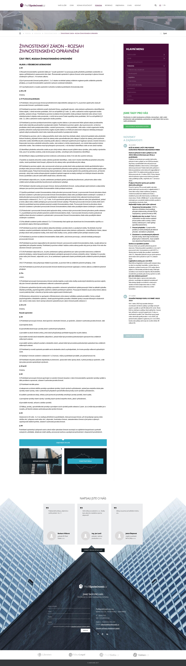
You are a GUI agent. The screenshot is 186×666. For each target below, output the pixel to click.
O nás (129, 5)
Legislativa (37, 33)
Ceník (72, 5)
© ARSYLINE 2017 (93, 663)
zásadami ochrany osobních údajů (80, 626)
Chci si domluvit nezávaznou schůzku (137, 126)
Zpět (165, 33)
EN (164, 5)
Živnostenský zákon (50, 33)
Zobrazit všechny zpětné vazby (93, 550)
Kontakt (138, 5)
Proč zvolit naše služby (135, 85)
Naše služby (62, 5)
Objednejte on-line (63, 443)
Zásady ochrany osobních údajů (108, 628)
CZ (160, 5)
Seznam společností (84, 5)
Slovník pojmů (132, 73)
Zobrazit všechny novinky (134, 336)
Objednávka (119, 5)
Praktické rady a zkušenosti (136, 70)
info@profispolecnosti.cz (110, 625)
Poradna (98, 5)
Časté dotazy (132, 81)
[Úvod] (21, 33)
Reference (108, 5)
